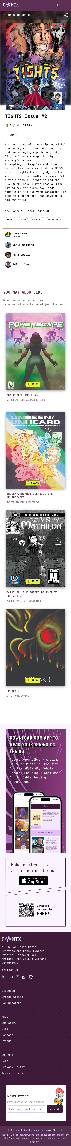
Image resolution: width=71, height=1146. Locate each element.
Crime (23, 219)
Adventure (37, 219)
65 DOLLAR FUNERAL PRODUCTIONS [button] (25, 399)
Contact (7, 1035)
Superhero (53, 219)
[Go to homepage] (11, 4)
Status (7, 1041)
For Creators (11, 1003)
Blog (5, 1029)
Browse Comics (12, 997)
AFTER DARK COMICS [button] (17, 695)
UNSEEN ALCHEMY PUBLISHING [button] (22, 502)
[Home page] (11, 5)
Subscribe (55, 1109)
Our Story (9, 1023)
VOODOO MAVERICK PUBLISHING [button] (23, 600)
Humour (10, 219)
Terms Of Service (15, 1073)
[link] (35, 351)
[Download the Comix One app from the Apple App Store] (33, 880)
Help (5, 1061)
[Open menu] (64, 5)
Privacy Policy (13, 1067)
